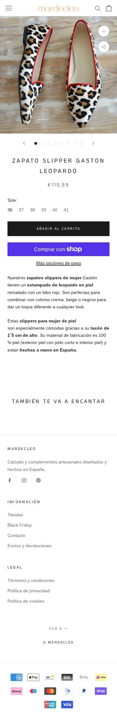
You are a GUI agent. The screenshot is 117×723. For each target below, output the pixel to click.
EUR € (55, 628)
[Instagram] (24, 480)
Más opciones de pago (58, 262)
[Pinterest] (38, 480)
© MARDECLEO (58, 642)
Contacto (16, 535)
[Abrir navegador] (9, 8)
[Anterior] (24, 143)
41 (66, 209)
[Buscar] (97, 8)
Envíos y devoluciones (29, 545)
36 (9, 209)
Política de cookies (25, 601)
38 (32, 209)
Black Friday (19, 525)
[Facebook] (9, 480)
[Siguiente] (93, 143)
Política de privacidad (28, 590)
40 (54, 209)
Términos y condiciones (30, 580)
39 (43, 209)
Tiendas (15, 514)
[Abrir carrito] (108, 8)
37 (21, 209)
